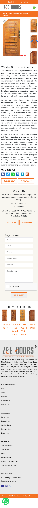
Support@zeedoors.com (12, 478)
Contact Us (5, 405)
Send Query (19, 295)
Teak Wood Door (6, 445)
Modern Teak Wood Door (11, 329)
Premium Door (6, 429)
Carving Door (24, 2)
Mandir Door (29, 326)
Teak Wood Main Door (20, 329)
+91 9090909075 (9, 481)
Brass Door (5, 433)
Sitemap (4, 397)
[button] (31, 42)
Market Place (5, 401)
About (3, 393)
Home (3, 389)
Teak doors (5, 449)
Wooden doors (6, 457)
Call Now (10, 181)
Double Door (12, 2)
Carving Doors (6, 425)
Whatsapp (27, 181)
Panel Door (5, 417)
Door (3, 453)
